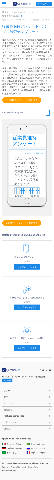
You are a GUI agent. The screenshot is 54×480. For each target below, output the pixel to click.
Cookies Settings (9, 471)
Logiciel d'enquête (38, 453)
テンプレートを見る (27, 267)
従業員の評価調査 (11, 16)
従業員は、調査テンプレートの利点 (27, 338)
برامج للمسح (12, 453)
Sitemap (5, 467)
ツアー (7, 390)
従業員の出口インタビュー (27, 257)
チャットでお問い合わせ (33, 376)
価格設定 (8, 409)
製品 (6, 397)
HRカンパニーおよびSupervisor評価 (27, 298)
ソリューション (11, 422)
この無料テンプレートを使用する (22, 100)
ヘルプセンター (12, 376)
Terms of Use (33, 467)
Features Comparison (14, 416)
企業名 (7, 428)
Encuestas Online (14, 444)
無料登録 (7, 380)
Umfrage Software (14, 448)
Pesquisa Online (38, 444)
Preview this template (12, 112)
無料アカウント (44, 4)
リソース (8, 403)
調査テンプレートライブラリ (16, 12)
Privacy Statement (18, 467)
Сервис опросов (38, 448)
